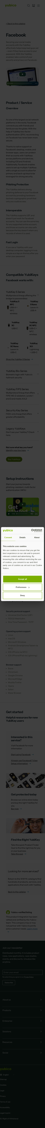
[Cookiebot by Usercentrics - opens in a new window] (31, 530)
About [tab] (37, 537)
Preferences (21, 587)
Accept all (22, 579)
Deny (22, 595)
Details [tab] (23, 537)
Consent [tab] (8, 537)
